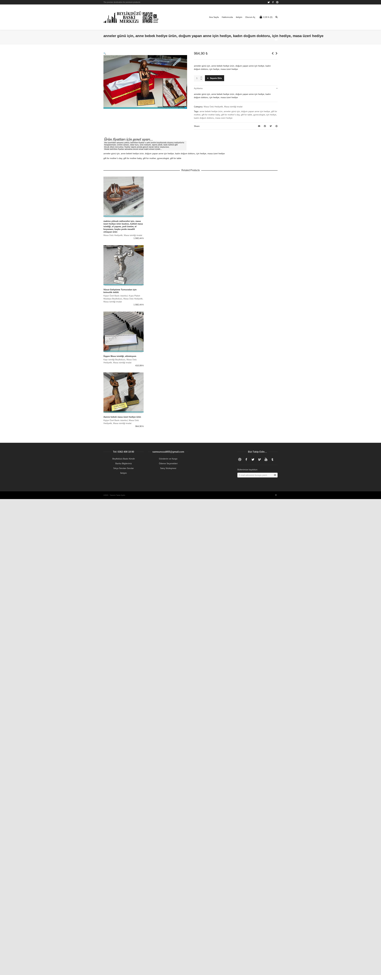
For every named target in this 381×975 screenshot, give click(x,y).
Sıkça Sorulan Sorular (123, 468)
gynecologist (259, 114)
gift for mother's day (230, 114)
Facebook (273, 2)
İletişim (123, 473)
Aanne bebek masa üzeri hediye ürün (122, 417)
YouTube (266, 459)
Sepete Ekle (216, 78)
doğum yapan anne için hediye (255, 111)
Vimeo (259, 459)
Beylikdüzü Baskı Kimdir (123, 459)
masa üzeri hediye (223, 118)
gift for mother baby (211, 114)
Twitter (268, 2)
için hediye (271, 114)
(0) (268, 17)
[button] (104, 53)
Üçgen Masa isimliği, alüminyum (119, 356)
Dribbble (277, 2)
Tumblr (272, 459)
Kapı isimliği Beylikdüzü (114, 359)
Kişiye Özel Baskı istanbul (115, 295)
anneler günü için (232, 111)
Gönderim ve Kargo (168, 459)
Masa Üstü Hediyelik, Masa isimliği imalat (223, 106)
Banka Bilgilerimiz (123, 463)
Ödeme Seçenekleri (168, 463)
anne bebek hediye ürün (211, 111)
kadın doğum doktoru (204, 118)
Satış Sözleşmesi (168, 468)
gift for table (246, 114)
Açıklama (198, 88)
